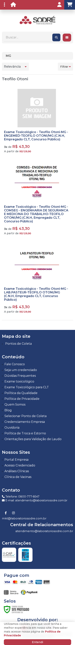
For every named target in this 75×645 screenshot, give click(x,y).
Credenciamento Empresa (24, 422)
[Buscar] (56, 37)
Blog (8, 410)
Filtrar (64, 66)
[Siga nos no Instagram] (13, 513)
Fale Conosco (14, 364)
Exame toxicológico (19, 381)
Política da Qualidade (21, 393)
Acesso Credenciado (19, 465)
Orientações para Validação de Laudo (33, 439)
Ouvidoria (11, 427)
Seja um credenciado (20, 370)
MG (8, 56)
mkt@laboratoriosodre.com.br (24, 518)
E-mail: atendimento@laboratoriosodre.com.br (36, 500)
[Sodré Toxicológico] (37, 20)
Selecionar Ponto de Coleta (25, 416)
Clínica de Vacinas (17, 477)
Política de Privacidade (21, 399)
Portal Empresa (16, 459)
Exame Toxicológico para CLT (26, 387)
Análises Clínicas (16, 471)
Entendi (37, 642)
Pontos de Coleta (18, 343)
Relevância (12, 66)
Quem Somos (14, 404)
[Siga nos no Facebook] (6, 513)
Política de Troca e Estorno (25, 433)
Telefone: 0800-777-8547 (22, 496)
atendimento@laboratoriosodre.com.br (44, 531)
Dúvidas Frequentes (20, 376)
